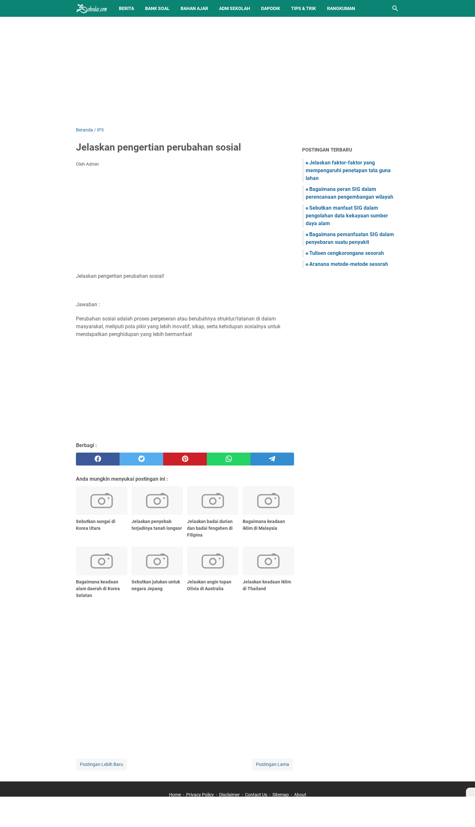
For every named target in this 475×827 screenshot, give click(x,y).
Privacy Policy (200, 794)
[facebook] (98, 459)
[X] (470, 792)
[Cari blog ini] (395, 8)
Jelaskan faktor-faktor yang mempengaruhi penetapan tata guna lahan (348, 170)
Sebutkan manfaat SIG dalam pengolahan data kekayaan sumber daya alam (347, 215)
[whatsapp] (228, 459)
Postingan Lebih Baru (101, 764)
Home (175, 794)
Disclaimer (229, 794)
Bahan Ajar (194, 8)
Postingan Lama (272, 764)
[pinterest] (185, 459)
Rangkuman (341, 8)
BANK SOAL (157, 8)
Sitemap (280, 794)
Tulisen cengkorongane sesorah (346, 253)
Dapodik (270, 8)
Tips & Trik (303, 8)
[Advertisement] (237, 71)
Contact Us (256, 794)
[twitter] (141, 459)
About (300, 794)
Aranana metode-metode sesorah (348, 264)
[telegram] (272, 459)
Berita (126, 8)
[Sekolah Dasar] (91, 8)
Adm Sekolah (234, 8)
